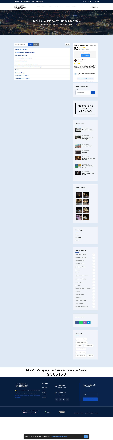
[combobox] (82, 92)
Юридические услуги (84, 267)
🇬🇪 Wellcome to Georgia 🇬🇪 (29, 413)
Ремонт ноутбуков (84, 260)
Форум (77, 235)
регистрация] (39, 1)
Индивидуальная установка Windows (24, 52)
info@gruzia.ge (94, 7)
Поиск (30, 44)
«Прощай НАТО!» (87, 146)
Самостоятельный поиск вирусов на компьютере (28, 67)
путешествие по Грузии (81, 342)
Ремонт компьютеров (21, 61)
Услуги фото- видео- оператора (84, 288)
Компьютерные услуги (21, 55)
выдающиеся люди (81, 352)
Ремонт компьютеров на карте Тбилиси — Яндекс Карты (85, 81)
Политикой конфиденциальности (59, 436)
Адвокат (84, 270)
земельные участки (81, 355)
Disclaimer (45, 387)
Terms (44, 390)
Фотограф (84, 291)
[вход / (34, 1)
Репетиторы (84, 297)
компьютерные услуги (81, 339)
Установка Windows (20, 73)
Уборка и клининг (84, 303)
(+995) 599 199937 (62, 393)
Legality (44, 397)
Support (44, 395)
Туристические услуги (84, 279)
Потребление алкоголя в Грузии (88, 159)
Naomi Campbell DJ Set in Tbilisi (88, 173)
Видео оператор (84, 294)
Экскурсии (84, 285)
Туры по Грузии (84, 282)
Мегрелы (84, 152)
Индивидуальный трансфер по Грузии (87, 130)
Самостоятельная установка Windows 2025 (26, 64)
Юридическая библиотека (84, 276)
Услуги (17, 70)
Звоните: (16, 1)
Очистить (36, 44)
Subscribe (91, 399)
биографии (79, 345)
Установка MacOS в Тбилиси (22, 78)
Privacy (44, 392)
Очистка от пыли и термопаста (23, 58)
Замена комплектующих (21, 49)
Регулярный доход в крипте (88, 166)
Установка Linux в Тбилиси (22, 75)
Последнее (78, 237)
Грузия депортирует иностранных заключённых (87, 138)
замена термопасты (81, 349)
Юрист (84, 273)
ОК (86, 436)
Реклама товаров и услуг (84, 306)
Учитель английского (84, 300)
